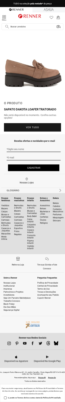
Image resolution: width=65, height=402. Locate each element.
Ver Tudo (32, 127)
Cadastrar (33, 167)
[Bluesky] (56, 344)
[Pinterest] (17, 344)
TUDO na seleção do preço (32, 3)
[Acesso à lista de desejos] (51, 18)
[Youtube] (25, 344)
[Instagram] (9, 344)
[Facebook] (32, 344)
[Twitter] (40, 344)
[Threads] (48, 344)
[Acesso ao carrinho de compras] (58, 18)
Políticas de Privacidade (46, 388)
